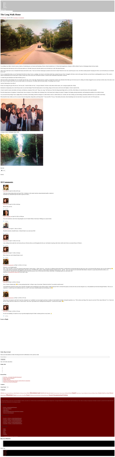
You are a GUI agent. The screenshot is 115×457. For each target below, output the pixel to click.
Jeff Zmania (11, 436)
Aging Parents (16, 393)
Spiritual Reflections (44, 395)
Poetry (28, 395)
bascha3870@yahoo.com (13, 272)
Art (19, 393)
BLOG (4, 5)
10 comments (21, 17)
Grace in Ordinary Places (93, 393)
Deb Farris (4, 17)
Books (25, 393)
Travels (51, 395)
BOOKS (4, 6)
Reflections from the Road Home (35, 395)
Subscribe (3, 359)
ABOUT (4, 4)
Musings (9, 395)
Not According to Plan (20, 395)
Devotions (15, 17)
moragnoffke (5, 420)
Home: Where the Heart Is (8, 378)
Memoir (111, 393)
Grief (106, 393)
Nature (15, 395)
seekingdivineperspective (8, 265)
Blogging (22, 393)
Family (74, 393)
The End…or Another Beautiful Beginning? (12, 377)
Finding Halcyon (6, 379)
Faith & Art (43, 393)
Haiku (108, 393)
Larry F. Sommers (7, 216)
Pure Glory (5, 418)
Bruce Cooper (6, 228)
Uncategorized (58, 395)
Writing (65, 395)
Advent (2, 393)
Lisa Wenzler (16, 436)
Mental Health (3, 395)
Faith (38, 393)
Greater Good (101, 393)
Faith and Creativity (50, 393)
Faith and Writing (68, 393)
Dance (28, 393)
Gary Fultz (5, 191)
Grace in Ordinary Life (85, 393)
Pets (25, 395)
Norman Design (6, 436)
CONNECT (5, 7)
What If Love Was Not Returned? (10, 381)
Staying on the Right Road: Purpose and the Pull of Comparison (16, 380)
